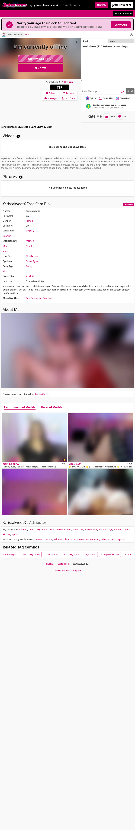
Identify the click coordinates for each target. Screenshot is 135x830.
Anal (127, 529)
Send (130, 91)
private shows (41, 5)
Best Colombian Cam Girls (39, 298)
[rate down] (120, 117)
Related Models (52, 407)
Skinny (29, 266)
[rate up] (107, 117)
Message (52, 98)
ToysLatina (90, 554)
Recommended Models (20, 407)
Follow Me (128, 204)
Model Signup (123, 13)
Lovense (118, 529)
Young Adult (48, 529)
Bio (27, 34)
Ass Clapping (118, 539)
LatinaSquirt (51, 554)
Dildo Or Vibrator (63, 539)
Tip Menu (70, 93)
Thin (5, 271)
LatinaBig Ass (10, 554)
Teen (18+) (34, 529)
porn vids (55, 5)
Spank (15, 534)
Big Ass (6, 534)
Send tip (40, 68)
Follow (52, 93)
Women (30, 240)
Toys (110, 529)
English (29, 230)
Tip (60, 87)
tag (30, 5)
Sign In (101, 5)
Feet (69, 529)
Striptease (78, 539)
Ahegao (23, 529)
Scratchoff (125, 98)
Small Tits (31, 276)
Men (5, 246)
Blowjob (60, 529)
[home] (14, 5)
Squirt (49, 539)
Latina (102, 529)
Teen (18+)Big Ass (110, 554)
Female (29, 220)
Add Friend (70, 98)
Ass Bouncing (93, 539)
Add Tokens (67, 81)
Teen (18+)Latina (31, 554)
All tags (127, 554)
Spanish (7, 235)
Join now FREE (121, 5)
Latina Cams (41, 394)
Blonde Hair (32, 256)
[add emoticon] (122, 91)
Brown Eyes (32, 261)
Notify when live (40, 59)
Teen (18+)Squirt (71, 554)
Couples (30, 246)
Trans (5, 251)
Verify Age (121, 24)
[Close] (131, 35)
